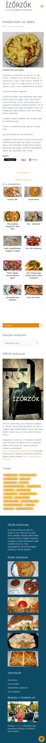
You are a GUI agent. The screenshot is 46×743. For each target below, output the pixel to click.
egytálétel (34, 486)
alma (9, 508)
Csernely (10, 26)
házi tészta (11, 501)
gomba (10, 482)
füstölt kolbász (30, 501)
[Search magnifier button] (41, 325)
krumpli (10, 475)
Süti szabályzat (14, 691)
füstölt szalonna (13, 504)
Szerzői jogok (13, 684)
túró (25, 478)
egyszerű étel (24, 508)
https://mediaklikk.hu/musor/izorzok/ (17, 451)
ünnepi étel (22, 497)
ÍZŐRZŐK (18, 5)
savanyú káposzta (14, 486)
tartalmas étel (28, 493)
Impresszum (12, 680)
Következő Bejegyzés (23, 180)
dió (23, 482)
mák (29, 504)
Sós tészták (19, 26)
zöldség (10, 478)
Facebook (18, 726)
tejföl (9, 489)
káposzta (10, 493)
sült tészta (23, 489)
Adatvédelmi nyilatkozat (17, 687)
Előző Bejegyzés (23, 172)
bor (8, 497)
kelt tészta (28, 475)
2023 (4, 26)
